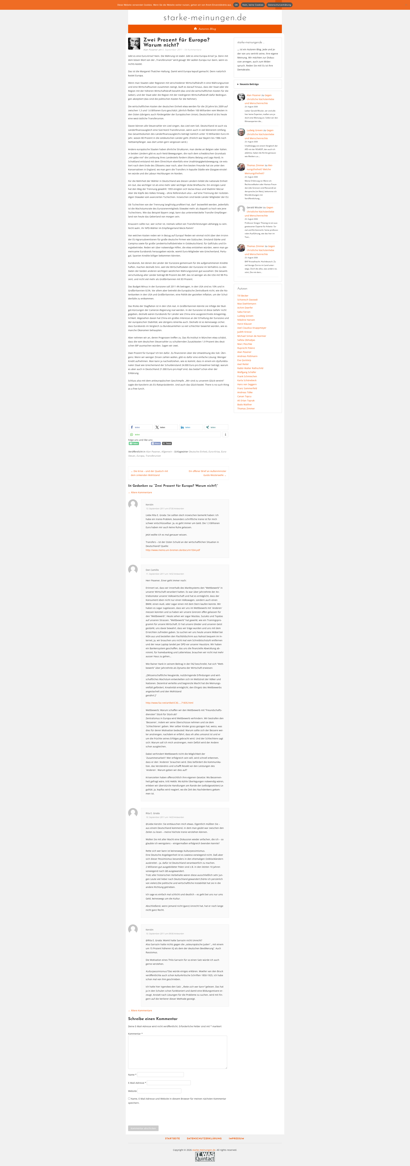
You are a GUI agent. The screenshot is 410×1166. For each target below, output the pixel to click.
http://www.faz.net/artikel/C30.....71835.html (169, 702)
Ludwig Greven (255, 130)
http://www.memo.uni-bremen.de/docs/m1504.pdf (173, 550)
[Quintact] (205, 1156)
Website (132, 1091)
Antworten (179, 508)
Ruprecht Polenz (246, 347)
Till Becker (242, 295)
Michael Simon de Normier (251, 335)
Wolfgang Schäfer (246, 372)
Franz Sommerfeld (247, 388)
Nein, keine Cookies (252, 5)
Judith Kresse (244, 331)
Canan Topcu (244, 396)
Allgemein (166, 451)
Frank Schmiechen (247, 376)
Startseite (172, 1139)
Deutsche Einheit (198, 451)
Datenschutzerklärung (204, 1139)
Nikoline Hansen (246, 319)
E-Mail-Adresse (137, 1082)
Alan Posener (153, 451)
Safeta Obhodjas (246, 339)
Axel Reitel (243, 364)
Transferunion (153, 455)
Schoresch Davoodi (247, 299)
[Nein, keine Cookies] (406, 4)
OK (236, 5)
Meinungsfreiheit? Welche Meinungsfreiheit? (259, 169)
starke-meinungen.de (205, 17)
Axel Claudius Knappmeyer (251, 327)
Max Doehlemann (246, 303)
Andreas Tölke (245, 392)
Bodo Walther (244, 404)
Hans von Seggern (247, 384)
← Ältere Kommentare (140, 492)
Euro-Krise (214, 451)
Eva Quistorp (244, 360)
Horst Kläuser (244, 323)
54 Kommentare (192, 49)
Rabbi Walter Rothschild (250, 368)
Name (132, 1074)
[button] (141, 427)
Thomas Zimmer (255, 165)
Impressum (236, 1139)
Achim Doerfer (245, 307)
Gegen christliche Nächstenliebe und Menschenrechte (259, 99)
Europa (140, 455)
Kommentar (135, 1033)
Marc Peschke (244, 343)
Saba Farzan (243, 311)
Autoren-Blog (207, 28)
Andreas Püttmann (247, 356)
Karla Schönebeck (246, 380)
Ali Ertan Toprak (245, 400)
